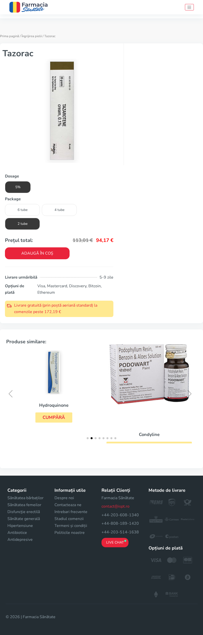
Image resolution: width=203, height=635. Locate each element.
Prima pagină (9, 36)
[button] (53, 417)
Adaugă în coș (37, 253)
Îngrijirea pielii (32, 36)
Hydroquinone (54, 405)
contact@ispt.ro (115, 506)
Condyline (149, 434)
